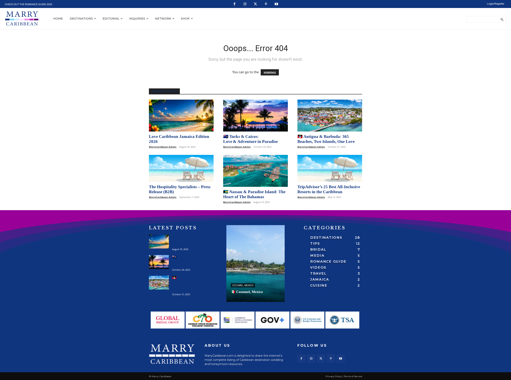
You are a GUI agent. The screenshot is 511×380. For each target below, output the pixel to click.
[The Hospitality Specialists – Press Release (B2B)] (181, 168)
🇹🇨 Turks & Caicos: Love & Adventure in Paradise (250, 139)
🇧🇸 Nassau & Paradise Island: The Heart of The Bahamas (254, 194)
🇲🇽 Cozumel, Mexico (247, 292)
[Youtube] (276, 4)
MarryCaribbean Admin (162, 146)
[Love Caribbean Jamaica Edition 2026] (181, 116)
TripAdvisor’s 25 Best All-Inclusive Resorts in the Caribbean (328, 189)
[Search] (502, 19)
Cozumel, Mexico (243, 285)
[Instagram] (245, 4)
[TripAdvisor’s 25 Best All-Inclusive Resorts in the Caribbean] (329, 168)
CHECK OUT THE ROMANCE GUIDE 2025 (28, 4)
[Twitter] (255, 4)
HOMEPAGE (270, 72)
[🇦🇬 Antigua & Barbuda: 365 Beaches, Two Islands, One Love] (329, 116)
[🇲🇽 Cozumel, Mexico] (255, 263)
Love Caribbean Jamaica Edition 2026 (186, 240)
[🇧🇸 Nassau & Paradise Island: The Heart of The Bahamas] (255, 171)
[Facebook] (234, 4)
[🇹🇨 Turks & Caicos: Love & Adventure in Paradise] (255, 116)
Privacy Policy (334, 376)
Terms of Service (353, 376)
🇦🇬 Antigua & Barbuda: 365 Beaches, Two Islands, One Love (326, 139)
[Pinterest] (266, 4)
